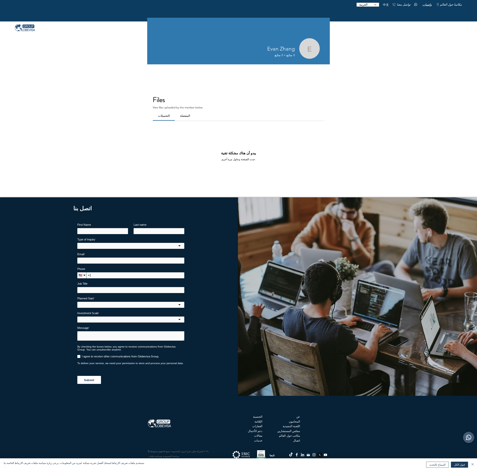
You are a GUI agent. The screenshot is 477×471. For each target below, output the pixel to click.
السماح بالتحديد (437, 464)
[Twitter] (320, 455)
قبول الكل (459, 464)
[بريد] (308, 455)
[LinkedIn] (302, 454)
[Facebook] (296, 454)
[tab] (164, 116)
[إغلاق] (472, 464)
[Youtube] (325, 455)
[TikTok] (291, 454)
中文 (386, 5)
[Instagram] (314, 455)
